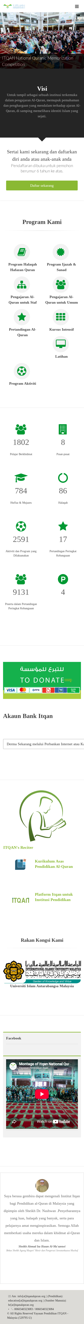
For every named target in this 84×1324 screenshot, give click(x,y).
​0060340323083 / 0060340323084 (33, 1309)
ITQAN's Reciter (18, 847)
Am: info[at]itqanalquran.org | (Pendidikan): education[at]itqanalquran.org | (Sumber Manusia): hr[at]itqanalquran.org (37, 1300)
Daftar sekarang (42, 185)
